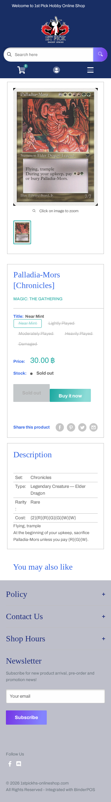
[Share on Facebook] (60, 427)
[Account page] (56, 70)
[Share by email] (93, 427)
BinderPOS (84, 789)
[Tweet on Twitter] (82, 427)
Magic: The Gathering (37, 299)
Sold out (31, 392)
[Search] (100, 54)
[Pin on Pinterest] (71, 427)
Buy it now (70, 395)
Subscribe (26, 717)
